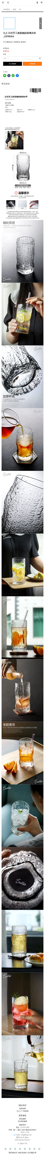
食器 (14, 9)
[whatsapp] (13, 75)
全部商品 (6, 9)
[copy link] (17, 75)
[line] (4, 75)
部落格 (26, 1111)
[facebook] (8, 75)
